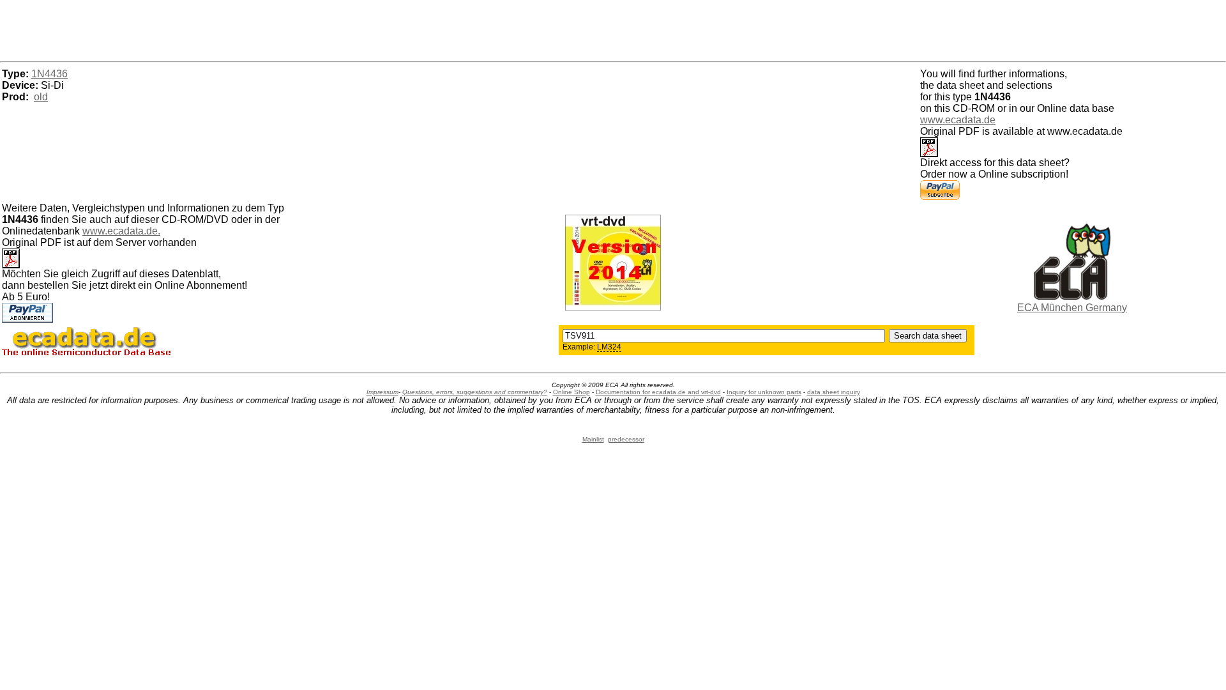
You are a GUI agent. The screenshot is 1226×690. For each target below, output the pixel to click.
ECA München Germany (1072, 307)
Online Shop (571, 391)
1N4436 (49, 73)
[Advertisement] (613, 28)
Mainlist (593, 439)
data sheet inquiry (833, 391)
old (41, 96)
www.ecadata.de (957, 119)
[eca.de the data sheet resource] (1072, 296)
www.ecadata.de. (121, 231)
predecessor (626, 439)
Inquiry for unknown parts (764, 391)
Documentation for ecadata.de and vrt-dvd (658, 391)
